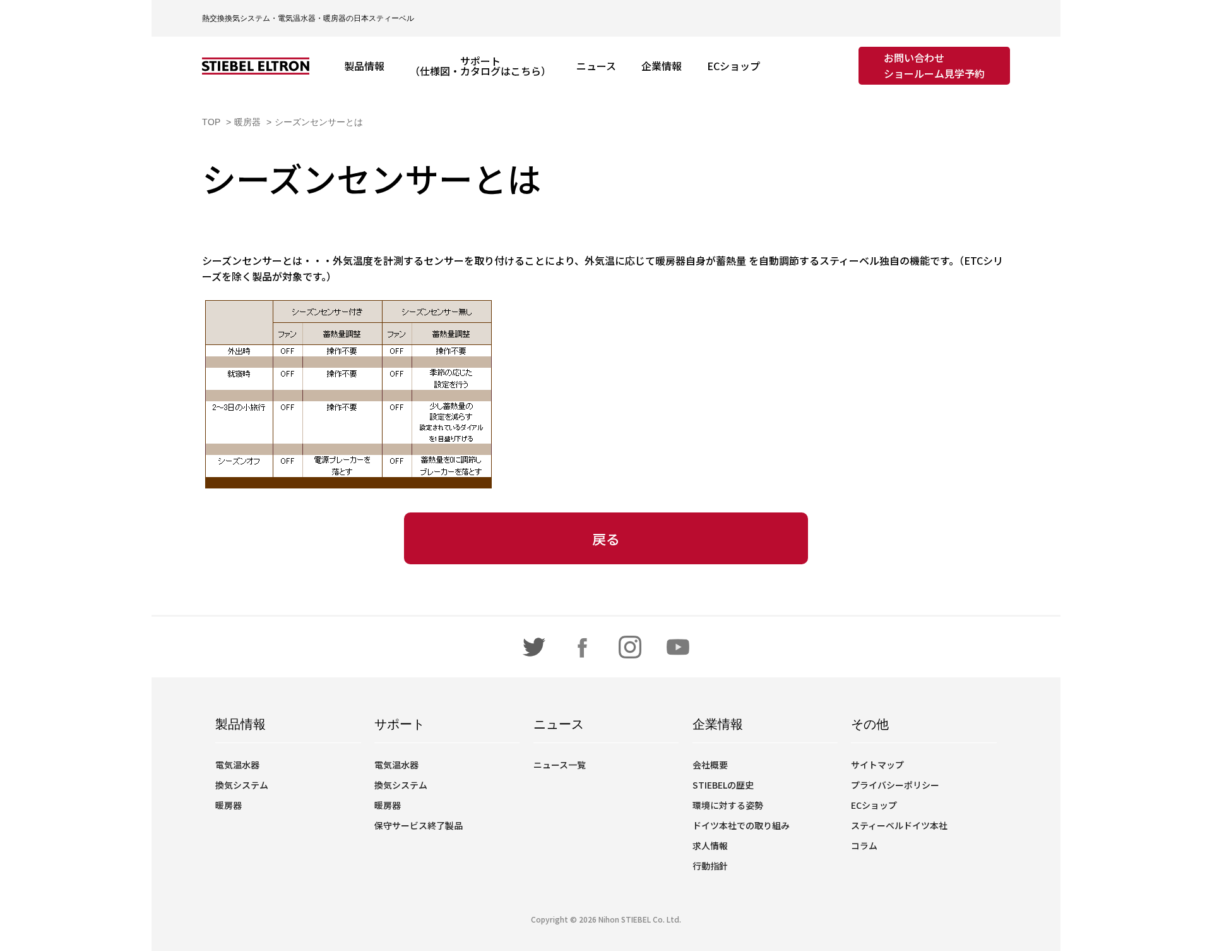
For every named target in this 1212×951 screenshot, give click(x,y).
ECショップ (874, 805)
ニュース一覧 (559, 764)
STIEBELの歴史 (723, 784)
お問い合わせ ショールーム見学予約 (934, 65)
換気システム (241, 784)
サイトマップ (877, 764)
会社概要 (710, 764)
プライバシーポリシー (895, 784)
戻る (606, 538)
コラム (864, 845)
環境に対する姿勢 (727, 805)
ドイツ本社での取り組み (741, 825)
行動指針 (710, 865)
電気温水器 (237, 764)
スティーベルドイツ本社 (899, 825)
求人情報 (710, 845)
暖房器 (228, 805)
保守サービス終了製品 (418, 825)
